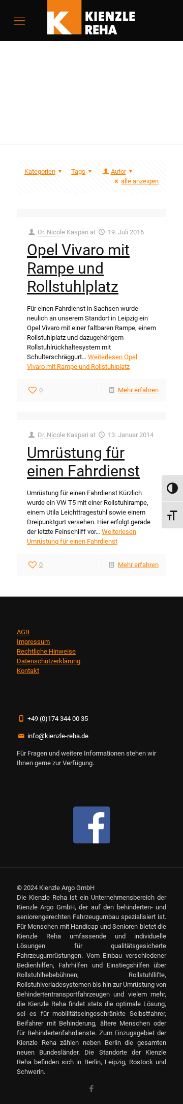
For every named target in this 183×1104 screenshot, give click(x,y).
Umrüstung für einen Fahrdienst (83, 462)
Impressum (33, 641)
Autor (118, 171)
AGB (23, 632)
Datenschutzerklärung (48, 661)
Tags (78, 171)
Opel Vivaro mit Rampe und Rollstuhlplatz (78, 268)
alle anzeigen (140, 181)
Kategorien (39, 171)
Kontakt (28, 671)
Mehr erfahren (138, 390)
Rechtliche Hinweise (46, 651)
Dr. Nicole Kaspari (63, 232)
